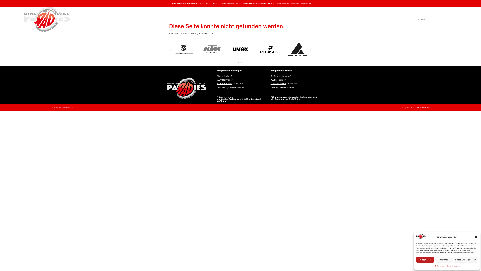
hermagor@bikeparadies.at (224, 3)
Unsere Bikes (326, 19)
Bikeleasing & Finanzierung (377, 19)
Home (310, 19)
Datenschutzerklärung (443, 266)
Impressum (456, 266)
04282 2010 (204, 3)
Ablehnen (444, 260)
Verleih (355, 19)
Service (342, 19)
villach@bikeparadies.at (299, 3)
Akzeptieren (425, 260)
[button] (476, 237)
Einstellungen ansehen (465, 260)
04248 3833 (281, 3)
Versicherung (401, 19)
